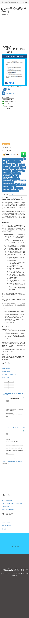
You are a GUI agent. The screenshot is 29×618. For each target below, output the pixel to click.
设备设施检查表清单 (7, 500)
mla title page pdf (6, 186)
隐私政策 (25, 569)
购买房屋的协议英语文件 (8, 509)
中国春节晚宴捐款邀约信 (8, 506)
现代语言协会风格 (20, 171)
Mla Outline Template (7, 171)
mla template (14, 180)
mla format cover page (16, 174)
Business (4, 158)
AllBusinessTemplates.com (9, 2)
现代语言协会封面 (6, 175)
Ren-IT (17, 574)
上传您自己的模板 (8, 570)
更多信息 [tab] (6, 194)
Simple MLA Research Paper (9, 374)
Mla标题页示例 (23, 168)
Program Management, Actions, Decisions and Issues (13, 393)
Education (13, 158)
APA (17, 165)
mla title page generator (21, 183)
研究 (9, 160)
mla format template (7, 174)
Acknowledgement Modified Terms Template (14, 427)
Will (11, 160)
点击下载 (6, 144)
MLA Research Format (7, 371)
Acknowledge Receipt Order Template (12, 461)
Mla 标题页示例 (16, 166)
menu (26, 2)
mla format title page (7, 177)
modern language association (14, 172)
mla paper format (6, 189)
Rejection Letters (6, 525)
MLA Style (14, 171)
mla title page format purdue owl (9, 183)
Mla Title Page (22, 166)
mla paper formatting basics (8, 181)
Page (24, 163)
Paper (8, 162)
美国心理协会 (21, 165)
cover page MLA (15, 177)
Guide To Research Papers (16, 162)
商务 (8, 158)
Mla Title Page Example (14, 168)
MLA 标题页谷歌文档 (18, 187)
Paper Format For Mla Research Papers (10, 169)
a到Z (18, 570)
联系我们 (9, 569)
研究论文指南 (5, 163)
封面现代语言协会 (6, 178)
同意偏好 (3, 569)
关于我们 (22, 570)
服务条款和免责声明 (17, 569)
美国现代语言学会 (6, 191)
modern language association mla (17, 189)
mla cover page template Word (9, 184)
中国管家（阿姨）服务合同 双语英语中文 (12, 503)
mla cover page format (15, 178)
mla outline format (21, 180)
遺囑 (14, 160)
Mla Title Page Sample (7, 166)
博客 (15, 570)
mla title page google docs (8, 187)
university (21, 158)
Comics (4, 162)
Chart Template (6, 522)
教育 (17, 158)
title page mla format (15, 191)
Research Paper (12, 163)
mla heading (5, 172)
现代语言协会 (8, 165)
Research (4, 160)
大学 (25, 158)
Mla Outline (21, 169)
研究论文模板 (19, 163)
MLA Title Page (6, 368)
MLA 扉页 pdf (13, 186)
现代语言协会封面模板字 (20, 184)
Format (20, 160)
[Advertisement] (14, 29)
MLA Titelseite (5, 377)
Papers (13, 165)
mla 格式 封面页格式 (7, 180)
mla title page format (15, 175)
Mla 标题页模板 (6, 168)
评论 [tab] (12, 194)
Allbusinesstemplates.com (6, 574)
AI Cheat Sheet (6, 519)
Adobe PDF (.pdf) (9, 94)
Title (17, 160)
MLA (4, 165)
